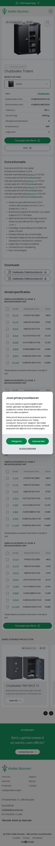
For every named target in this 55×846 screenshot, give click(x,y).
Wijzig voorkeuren (27, 449)
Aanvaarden (38, 441)
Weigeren (16, 441)
